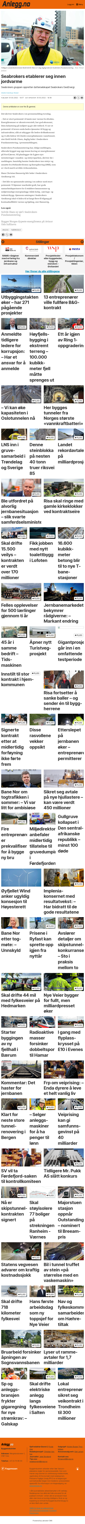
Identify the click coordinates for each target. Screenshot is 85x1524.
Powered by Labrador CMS (42, 1521)
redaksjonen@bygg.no (38, 1461)
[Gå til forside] (16, 4)
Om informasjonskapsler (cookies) (43, 1510)
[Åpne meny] (80, 4)
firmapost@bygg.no (65, 1459)
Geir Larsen (78, 1452)
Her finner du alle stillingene (42, 271)
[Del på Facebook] (74, 97)
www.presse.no (36, 1486)
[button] (2, 241)
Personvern (34, 1513)
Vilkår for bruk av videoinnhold (41, 1508)
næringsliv (16, 230)
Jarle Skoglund (45, 1456)
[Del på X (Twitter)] (78, 97)
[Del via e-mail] (82, 97)
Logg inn (70, 4)
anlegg (5, 230)
